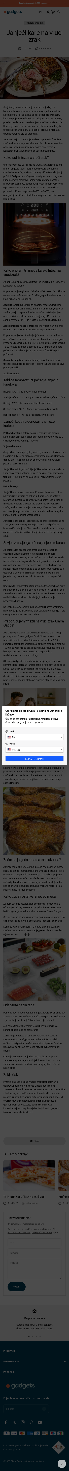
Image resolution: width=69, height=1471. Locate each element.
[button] (34, 737)
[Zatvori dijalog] (64, 709)
